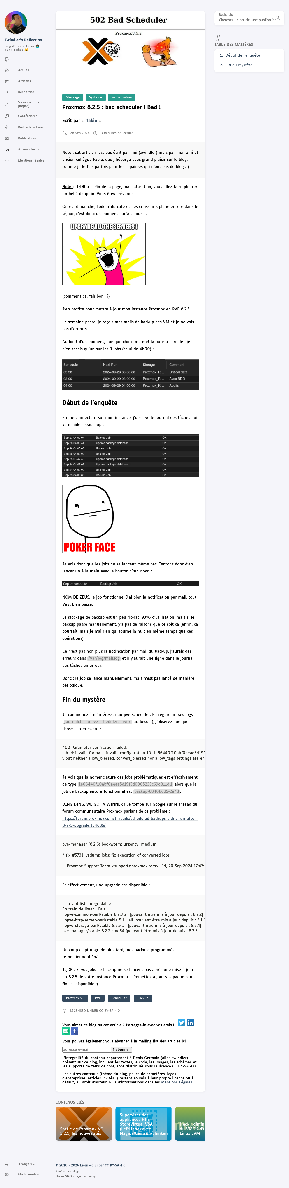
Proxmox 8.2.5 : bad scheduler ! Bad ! (111, 107)
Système (95, 97)
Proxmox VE (75, 998)
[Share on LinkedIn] (190, 1025)
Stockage (73, 97)
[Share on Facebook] (74, 1033)
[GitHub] (7, 61)
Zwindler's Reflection (23, 40)
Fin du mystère (239, 65)
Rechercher (227, 15)
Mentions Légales (176, 1082)
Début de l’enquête (243, 55)
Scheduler (119, 998)
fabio (91, 121)
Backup (142, 998)
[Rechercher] (277, 18)
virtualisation (122, 97)
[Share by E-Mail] (66, 1033)
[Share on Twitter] (182, 1025)
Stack (68, 1176)
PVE (98, 998)
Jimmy (91, 1176)
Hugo (76, 1171)
